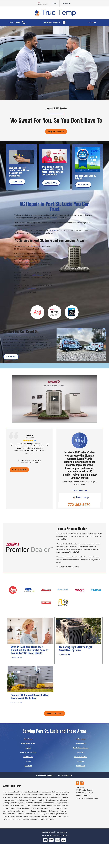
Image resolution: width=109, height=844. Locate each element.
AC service (35, 246)
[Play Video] (54, 398)
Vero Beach (80, 766)
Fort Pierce (28, 739)
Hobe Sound (80, 739)
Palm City (80, 752)
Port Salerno (28, 757)
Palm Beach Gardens (28, 752)
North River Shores (80, 748)
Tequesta (80, 761)
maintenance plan (29, 262)
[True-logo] (54, 9)
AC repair (53, 218)
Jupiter (28, 748)
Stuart (28, 761)
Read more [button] (29, 454)
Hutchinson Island (28, 743)
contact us (31, 288)
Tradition (28, 766)
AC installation (37, 275)
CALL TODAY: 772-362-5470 (25, 292)
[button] (47, 444)
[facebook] (77, 783)
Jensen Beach (80, 743)
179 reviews (33, 462)
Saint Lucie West (80, 757)
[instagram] (82, 783)
